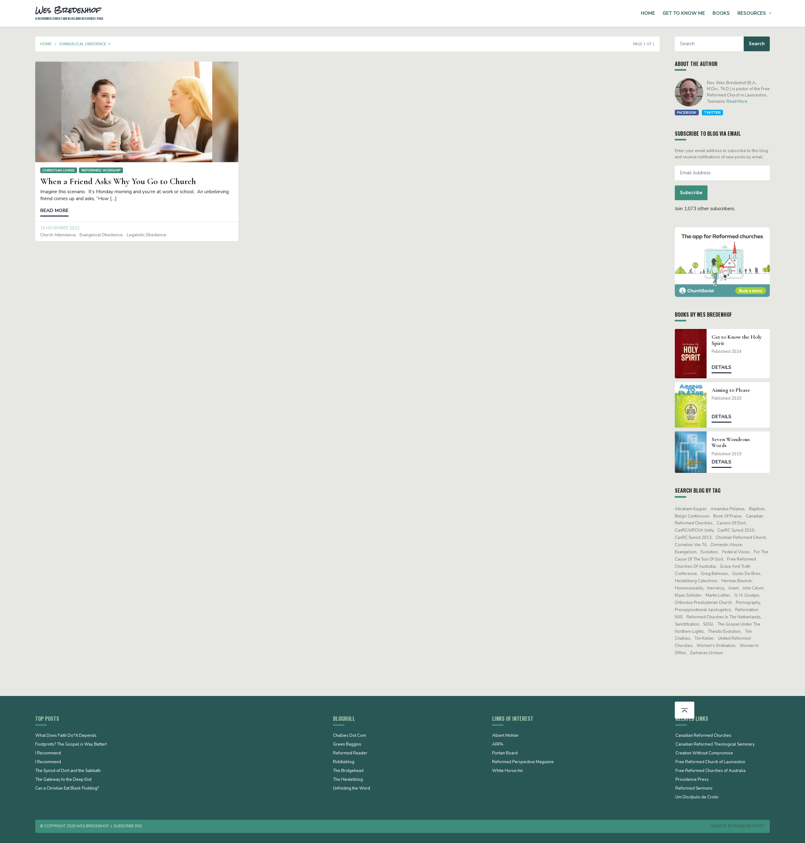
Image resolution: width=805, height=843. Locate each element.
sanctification (687, 624)
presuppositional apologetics (703, 610)
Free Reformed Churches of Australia (710, 771)
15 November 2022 (60, 228)
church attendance (58, 235)
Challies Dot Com (349, 735)
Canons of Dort (731, 523)
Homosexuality (689, 588)
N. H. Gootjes (747, 595)
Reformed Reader (350, 753)
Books (721, 13)
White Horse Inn (507, 771)
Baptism (756, 509)
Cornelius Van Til (691, 545)
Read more (54, 210)
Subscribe (691, 192)
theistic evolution (724, 631)
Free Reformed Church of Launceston (710, 762)
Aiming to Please (731, 390)
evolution (709, 552)
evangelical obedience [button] (82, 44)
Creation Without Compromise (704, 753)
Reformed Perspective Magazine (523, 762)
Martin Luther (718, 595)
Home (648, 13)
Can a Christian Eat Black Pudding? (67, 788)
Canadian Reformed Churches (703, 735)
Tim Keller (704, 638)
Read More (736, 101)
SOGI (708, 624)
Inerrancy (715, 588)
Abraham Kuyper (691, 509)
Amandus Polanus (728, 509)
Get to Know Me (684, 13)
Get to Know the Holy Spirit (737, 340)
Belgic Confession (692, 516)
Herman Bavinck (736, 581)
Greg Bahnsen (714, 574)
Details (721, 367)
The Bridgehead (348, 771)
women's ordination (716, 646)
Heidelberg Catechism (696, 581)
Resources (751, 13)
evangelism (686, 552)
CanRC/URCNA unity (694, 530)
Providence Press (692, 779)
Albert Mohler (505, 735)
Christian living (58, 170)
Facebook (686, 112)
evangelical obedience (101, 235)
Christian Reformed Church (741, 537)
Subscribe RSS (128, 826)
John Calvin (753, 588)
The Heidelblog (348, 779)
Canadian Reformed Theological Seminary (715, 744)
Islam (734, 588)
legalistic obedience (146, 235)
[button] (109, 44)
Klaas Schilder (688, 595)
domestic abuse (726, 545)
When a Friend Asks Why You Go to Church (118, 181)
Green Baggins (347, 744)
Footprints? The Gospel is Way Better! (71, 744)
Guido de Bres (746, 574)
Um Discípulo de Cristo (697, 797)
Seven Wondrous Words (731, 442)
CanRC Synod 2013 (693, 537)
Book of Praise (727, 516)
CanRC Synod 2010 (736, 530)
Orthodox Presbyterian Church (703, 602)
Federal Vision (736, 552)
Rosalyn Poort (749, 826)
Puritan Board (505, 753)
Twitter (712, 112)
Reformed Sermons (694, 788)
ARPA (497, 744)
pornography (748, 602)
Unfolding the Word (351, 788)
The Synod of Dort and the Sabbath (68, 771)
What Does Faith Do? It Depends (66, 735)
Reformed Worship (101, 170)
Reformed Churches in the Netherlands (723, 617)
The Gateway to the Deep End (63, 779)
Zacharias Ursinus (706, 653)
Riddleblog (343, 762)
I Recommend (48, 753)
